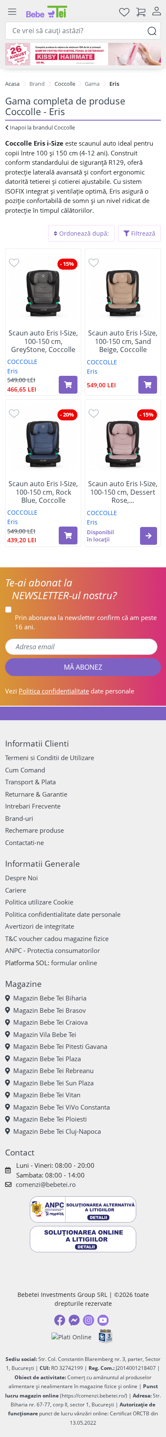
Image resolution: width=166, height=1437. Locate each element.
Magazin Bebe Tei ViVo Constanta (61, 1107)
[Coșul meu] (141, 11)
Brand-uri (19, 818)
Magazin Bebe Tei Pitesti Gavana (60, 1046)
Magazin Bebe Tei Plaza (47, 1058)
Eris (12, 371)
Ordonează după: (83, 233)
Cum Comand (25, 770)
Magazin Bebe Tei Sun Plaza (53, 1083)
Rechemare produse (34, 830)
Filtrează (142, 233)
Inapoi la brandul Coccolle (42, 127)
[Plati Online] (72, 1336)
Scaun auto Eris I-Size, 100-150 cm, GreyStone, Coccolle (43, 341)
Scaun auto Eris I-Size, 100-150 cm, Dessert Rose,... (122, 492)
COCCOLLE (22, 362)
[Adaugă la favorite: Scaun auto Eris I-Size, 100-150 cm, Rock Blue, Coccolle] (14, 413)
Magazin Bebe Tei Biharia (49, 998)
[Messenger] (74, 1320)
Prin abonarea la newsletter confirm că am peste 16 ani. (86, 622)
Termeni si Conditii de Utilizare (49, 757)
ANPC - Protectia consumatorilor (52, 950)
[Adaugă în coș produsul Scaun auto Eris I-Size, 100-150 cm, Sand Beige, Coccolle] (147, 385)
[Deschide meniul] (12, 12)
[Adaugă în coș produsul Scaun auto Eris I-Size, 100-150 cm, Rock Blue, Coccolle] (68, 535)
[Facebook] (59, 1320)
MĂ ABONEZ (83, 667)
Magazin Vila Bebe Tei (44, 1034)
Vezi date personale (69, 691)
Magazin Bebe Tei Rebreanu (53, 1070)
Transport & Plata (30, 782)
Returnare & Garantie (36, 794)
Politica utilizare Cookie (39, 902)
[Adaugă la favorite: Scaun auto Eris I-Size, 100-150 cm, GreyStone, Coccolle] (14, 262)
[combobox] (83, 30)
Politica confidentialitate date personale (62, 914)
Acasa (12, 83)
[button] (148, 536)
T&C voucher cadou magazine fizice (57, 938)
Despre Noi (21, 877)
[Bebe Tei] (47, 12)
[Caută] (152, 30)
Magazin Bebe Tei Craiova (50, 1022)
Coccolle (64, 83)
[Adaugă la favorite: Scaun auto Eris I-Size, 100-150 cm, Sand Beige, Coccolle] (94, 262)
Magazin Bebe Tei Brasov (49, 1010)
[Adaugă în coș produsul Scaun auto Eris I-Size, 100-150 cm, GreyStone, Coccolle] (68, 385)
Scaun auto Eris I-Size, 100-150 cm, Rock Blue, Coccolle (43, 492)
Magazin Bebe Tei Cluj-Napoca (57, 1131)
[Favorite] (124, 11)
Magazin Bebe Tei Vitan (46, 1094)
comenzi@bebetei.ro (46, 1184)
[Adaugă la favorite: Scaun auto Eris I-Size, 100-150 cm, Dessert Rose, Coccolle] (94, 413)
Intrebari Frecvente (32, 806)
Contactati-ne (24, 842)
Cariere (15, 890)
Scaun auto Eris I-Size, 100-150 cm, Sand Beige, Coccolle (122, 341)
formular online (74, 962)
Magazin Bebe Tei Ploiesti (50, 1119)
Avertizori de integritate (39, 926)
